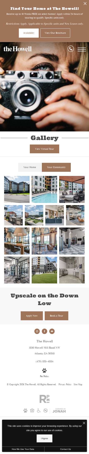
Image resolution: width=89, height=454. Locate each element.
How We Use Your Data (23, 449)
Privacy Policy (65, 384)
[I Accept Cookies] (84, 423)
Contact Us (65, 449)
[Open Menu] (82, 49)
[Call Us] (71, 49)
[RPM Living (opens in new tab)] (44, 402)
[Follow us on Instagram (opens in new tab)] (37, 331)
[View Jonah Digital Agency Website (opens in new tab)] (59, 411)
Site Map (78, 384)
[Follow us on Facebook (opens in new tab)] (44, 331)
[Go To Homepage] (17, 49)
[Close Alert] (85, 4)
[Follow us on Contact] (52, 331)
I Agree (44, 438)
